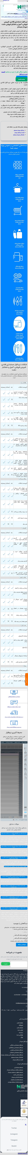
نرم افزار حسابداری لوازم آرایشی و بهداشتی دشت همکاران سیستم (19, 245)
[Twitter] (14, 1125)
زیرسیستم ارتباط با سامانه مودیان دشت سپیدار (14, 717)
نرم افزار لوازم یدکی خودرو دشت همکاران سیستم (19, 289)
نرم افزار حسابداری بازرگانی (16, 1045)
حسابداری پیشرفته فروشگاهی (14, 696)
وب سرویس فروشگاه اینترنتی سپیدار (14, 727)
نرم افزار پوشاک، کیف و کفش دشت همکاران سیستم (19, 199)
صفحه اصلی (20, 1023)
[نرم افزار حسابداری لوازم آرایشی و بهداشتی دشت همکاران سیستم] (17, 241)
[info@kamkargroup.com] (14, 999)
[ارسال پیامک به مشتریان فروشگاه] (14, 704)
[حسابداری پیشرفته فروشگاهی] (14, 694)
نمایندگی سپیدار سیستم (18, 135)
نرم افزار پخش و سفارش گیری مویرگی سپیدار (12, 1055)
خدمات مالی (20, 1028)
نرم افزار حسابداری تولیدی (16, 1050)
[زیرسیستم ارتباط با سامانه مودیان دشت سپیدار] (14, 714)
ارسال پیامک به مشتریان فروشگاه (13, 707)
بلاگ (22, 1037)
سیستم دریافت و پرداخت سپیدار (15, 1070)
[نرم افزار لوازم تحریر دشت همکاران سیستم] (17, 355)
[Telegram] (14, 1137)
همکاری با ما (20, 1035)
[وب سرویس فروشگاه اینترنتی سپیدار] (14, 725)
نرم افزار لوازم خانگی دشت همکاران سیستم (19, 267)
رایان (8, 1150)
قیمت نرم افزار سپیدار (19, 132)
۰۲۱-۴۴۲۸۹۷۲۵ (17, 995)
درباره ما (21, 1032)
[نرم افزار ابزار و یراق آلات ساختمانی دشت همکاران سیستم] (17, 308)
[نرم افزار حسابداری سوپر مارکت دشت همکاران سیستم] (17, 218)
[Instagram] (14, 1131)
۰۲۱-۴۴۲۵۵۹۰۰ (24, 995)
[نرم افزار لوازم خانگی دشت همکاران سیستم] (17, 264)
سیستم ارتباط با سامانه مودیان (15, 1082)
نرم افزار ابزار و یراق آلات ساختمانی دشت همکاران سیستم (19, 312)
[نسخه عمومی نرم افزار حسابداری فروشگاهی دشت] (17, 172)
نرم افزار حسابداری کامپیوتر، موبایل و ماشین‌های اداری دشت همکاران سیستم (19, 336)
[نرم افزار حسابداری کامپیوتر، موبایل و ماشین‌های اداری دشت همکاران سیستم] (17, 331)
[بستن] (17, 9)
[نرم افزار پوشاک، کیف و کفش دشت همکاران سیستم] (17, 195)
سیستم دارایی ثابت (18, 1075)
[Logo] (23, 9)
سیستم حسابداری (18, 1067)
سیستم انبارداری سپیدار (17, 1077)
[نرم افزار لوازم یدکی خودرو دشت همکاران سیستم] (17, 285)
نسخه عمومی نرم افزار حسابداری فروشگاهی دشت (19, 176)
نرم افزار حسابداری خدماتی (16, 1052)
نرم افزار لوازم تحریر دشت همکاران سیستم (19, 359)
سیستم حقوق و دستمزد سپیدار (15, 1072)
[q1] (27, 12)
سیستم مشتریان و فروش (17, 1080)
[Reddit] (14, 1143)
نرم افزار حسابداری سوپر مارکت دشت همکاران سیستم (19, 222)
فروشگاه (21, 1025)
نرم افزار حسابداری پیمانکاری (16, 1047)
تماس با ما (20, 1030)
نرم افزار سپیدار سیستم (19, 130)
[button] (22, 1153)
